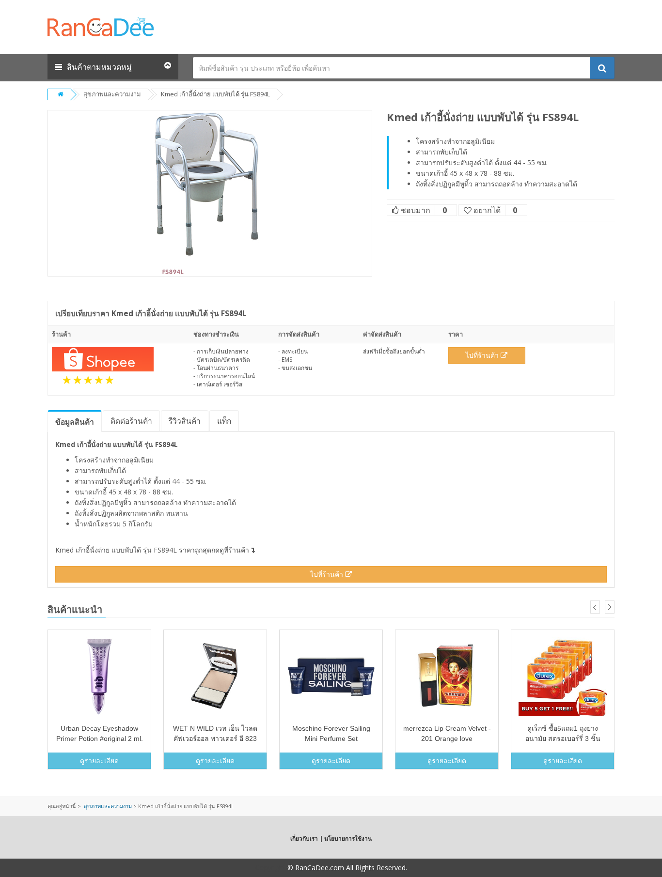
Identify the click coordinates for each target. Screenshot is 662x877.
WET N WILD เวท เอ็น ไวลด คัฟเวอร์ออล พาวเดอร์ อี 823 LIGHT (215, 738)
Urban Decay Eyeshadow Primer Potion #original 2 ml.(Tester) (99, 738)
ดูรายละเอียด (99, 760)
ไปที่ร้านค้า (483, 355)
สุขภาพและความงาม (112, 94)
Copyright (270, 867)
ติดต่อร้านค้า (131, 420)
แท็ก (224, 420)
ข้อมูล (74, 421)
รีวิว (185, 420)
